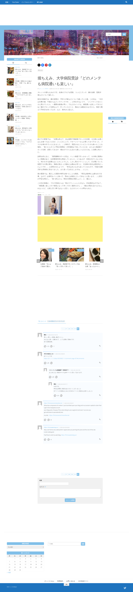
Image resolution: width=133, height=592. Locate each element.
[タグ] (121, 121)
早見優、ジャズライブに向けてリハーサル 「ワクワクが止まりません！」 (23, 142)
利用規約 (60, 581)
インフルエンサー (27, 2)
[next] (102, 261)
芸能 (6, 2)
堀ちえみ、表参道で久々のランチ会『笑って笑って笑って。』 (23, 71)
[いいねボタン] (45, 346)
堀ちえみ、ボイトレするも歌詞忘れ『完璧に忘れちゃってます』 (23, 106)
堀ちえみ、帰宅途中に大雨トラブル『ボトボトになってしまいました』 (23, 130)
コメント (52, 321)
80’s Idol (40, 2)
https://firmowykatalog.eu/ (51, 427)
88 (69, 329)
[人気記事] (112, 121)
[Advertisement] (54, 12)
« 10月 (9, 572)
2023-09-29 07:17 (62, 384)
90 (75, 329)
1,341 (101, 58)
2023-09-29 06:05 (60, 354)
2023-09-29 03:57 (69, 403)
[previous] (38, 261)
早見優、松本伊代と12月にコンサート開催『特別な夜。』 (23, 118)
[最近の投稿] (13, 63)
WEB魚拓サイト (83, 581)
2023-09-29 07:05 (75, 370)
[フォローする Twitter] (125, 588)
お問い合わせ (70, 581)
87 (66, 329)
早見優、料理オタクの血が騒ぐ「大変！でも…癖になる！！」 (23, 83)
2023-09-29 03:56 (64, 427)
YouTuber (15, 2)
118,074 (81, 250)
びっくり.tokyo (43, 88)
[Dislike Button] (52, 346)
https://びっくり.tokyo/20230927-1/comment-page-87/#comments (64, 358)
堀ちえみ (40, 70)
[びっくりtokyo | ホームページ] (17, 36)
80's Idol (41, 58)
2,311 (52, 250)
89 (72, 329)
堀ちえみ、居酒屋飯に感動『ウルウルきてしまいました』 (23, 95)
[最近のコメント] (25, 63)
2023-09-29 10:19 (53, 335)
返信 (100, 346)
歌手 (16, 79)
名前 (40, 480)
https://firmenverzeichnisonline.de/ (53, 403)
